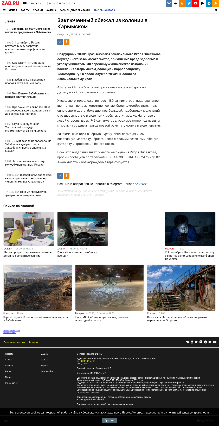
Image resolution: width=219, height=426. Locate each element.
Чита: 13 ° (36, 3)
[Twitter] (196, 342)
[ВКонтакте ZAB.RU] (169, 3)
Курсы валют (11, 383)
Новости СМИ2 (9, 332)
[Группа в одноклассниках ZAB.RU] (182, 3)
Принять (109, 420)
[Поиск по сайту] (168, 10)
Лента (13, 10)
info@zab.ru (82, 363)
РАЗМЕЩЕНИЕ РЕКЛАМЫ (75, 10)
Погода (8, 377)
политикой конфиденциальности (188, 412)
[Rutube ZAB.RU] (202, 3)
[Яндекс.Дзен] (201, 342)
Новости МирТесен (11, 330)
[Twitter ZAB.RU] (189, 3)
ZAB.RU (45, 354)
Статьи (38, 10)
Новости (9, 354)
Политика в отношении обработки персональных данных (105, 404)
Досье (8, 371)
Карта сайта (47, 371)
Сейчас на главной (18, 206)
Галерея (9, 365)
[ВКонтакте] (187, 342)
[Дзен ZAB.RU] (175, 3)
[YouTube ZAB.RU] (195, 3)
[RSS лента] (215, 3)
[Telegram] (205, 342)
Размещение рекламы (14, 342)
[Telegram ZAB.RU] (209, 3)
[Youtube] (214, 342)
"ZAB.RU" (141, 184)
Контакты (33, 342)
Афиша (51, 10)
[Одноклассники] (192, 342)
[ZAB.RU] (10, 4)
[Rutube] (210, 342)
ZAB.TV (25, 10)
